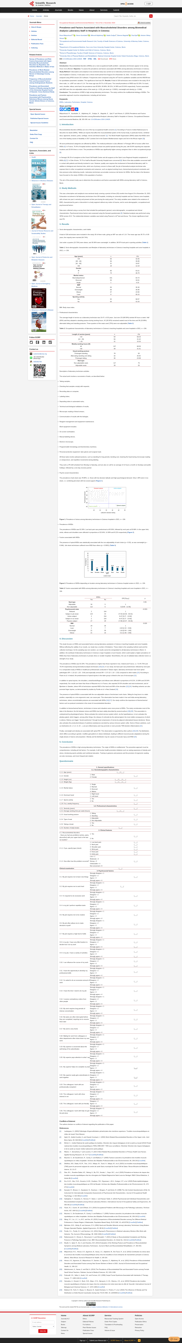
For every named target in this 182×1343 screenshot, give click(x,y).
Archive (34, 35)
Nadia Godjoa (111, 35)
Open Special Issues (37, 114)
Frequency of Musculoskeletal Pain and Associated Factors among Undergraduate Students (40, 81)
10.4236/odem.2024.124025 (72, 59)
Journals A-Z (65, 1318)
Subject (63, 1321)
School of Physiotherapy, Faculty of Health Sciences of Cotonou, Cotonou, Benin (87, 53)
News (81, 10)
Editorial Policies (88, 1321)
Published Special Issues (39, 118)
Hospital (83, 102)
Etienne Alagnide (122, 35)
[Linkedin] (43, 342)
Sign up (82, 1340)
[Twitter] (31, 342)
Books (70, 10)
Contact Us (34, 138)
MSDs (62, 102)
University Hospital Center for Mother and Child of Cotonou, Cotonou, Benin (85, 50)
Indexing (34, 48)
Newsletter (33, 130)
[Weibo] (50, 342)
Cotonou (90, 102)
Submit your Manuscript (97, 1340)
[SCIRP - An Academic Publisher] (42, 3)
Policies (138, 1315)
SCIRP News (115, 1340)
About (91, 10)
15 (117, 689)
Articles (46, 10)
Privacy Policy (139, 1330)
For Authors (87, 1324)
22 (134, 731)
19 (61, 1260)
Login (148, 4)
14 (130, 686)
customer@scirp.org (40, 354)
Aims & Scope (36, 27)
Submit (116, 10)
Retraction (138, 1327)
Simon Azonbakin (82, 35)
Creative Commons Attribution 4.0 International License (106, 1307)
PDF (84, 59)
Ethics (85, 1318)
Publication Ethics (141, 1321)
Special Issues (87, 1333)
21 (141, 726)
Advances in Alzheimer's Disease (42, 310)
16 (107, 700)
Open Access (139, 1318)
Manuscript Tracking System (114, 1318)
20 (132, 711)
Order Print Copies (111, 1321)
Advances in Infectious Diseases (42, 180)
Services (103, 10)
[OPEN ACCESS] (127, 3)
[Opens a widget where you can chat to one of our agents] (174, 1339)
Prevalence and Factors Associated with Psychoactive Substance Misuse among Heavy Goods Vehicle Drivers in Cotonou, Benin (41, 99)
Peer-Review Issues (89, 1327)
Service (108, 1315)
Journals (58, 10)
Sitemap (63, 1327)
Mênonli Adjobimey (97, 35)
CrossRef (85, 1140)
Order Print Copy (36, 134)
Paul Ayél (134, 35)
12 (103, 667)
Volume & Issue (110, 1330)
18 (129, 711)
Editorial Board (36, 39)
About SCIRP (89, 1315)
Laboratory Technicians (72, 102)
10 (100, 667)
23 (137, 731)
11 (135, 675)
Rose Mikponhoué (66, 35)
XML (95, 59)
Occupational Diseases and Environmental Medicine (77, 23)
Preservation (139, 1324)
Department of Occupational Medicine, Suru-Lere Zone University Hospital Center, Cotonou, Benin (93, 47)
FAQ (31, 142)
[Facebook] (37, 342)
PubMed (92, 1140)
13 (138, 672)
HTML (90, 59)
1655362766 (37, 362)
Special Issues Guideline (39, 123)
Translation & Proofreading (113, 1324)
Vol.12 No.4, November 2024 (105, 23)
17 (110, 700)
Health (33, 157)
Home (34, 10)
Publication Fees (37, 44)
